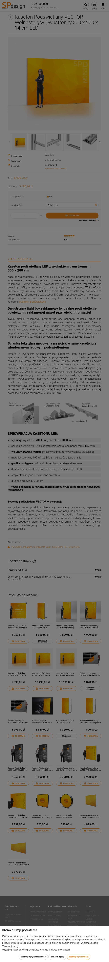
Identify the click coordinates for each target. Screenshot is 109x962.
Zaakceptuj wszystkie (78, 957)
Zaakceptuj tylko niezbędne (33, 957)
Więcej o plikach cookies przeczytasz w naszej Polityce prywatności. (36, 949)
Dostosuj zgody (57, 957)
